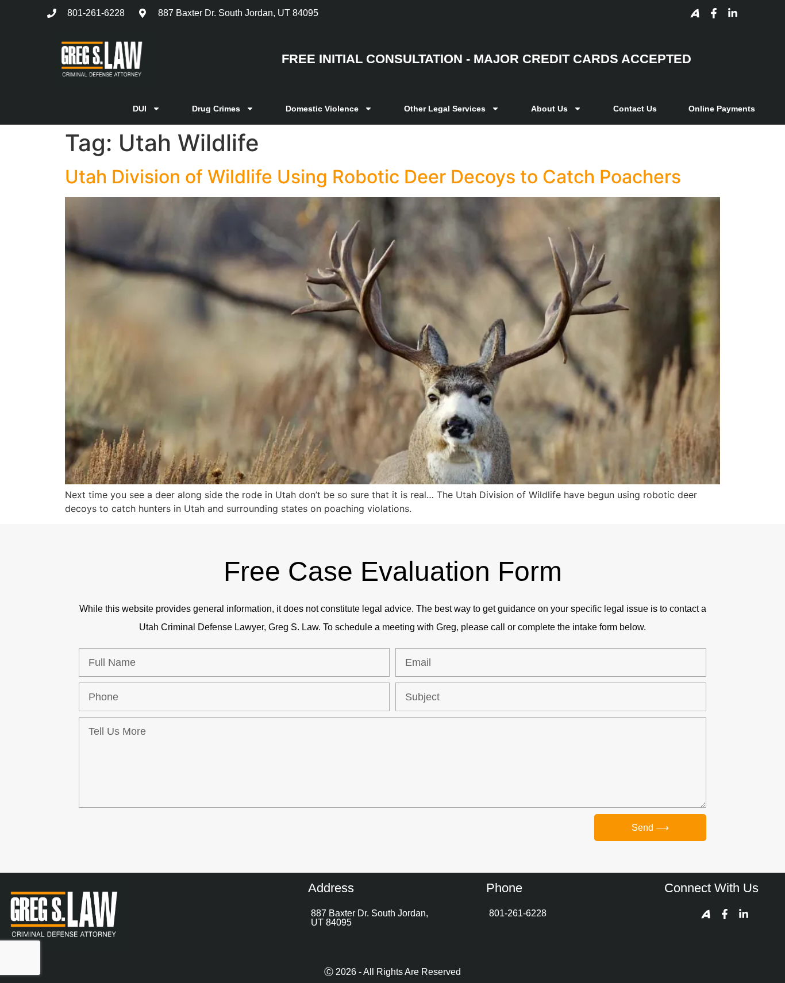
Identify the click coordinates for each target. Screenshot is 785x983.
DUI (140, 108)
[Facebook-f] (714, 13)
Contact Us (635, 108)
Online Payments (721, 108)
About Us (549, 108)
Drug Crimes (216, 108)
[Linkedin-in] (733, 13)
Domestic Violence (322, 108)
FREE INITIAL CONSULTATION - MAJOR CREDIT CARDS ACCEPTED (486, 59)
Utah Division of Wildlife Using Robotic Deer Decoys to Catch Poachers (373, 176)
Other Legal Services (445, 108)
